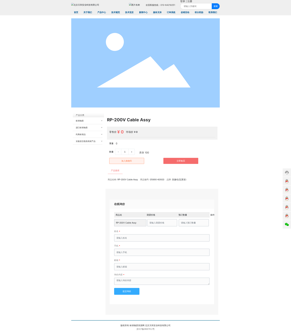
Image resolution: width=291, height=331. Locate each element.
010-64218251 (168, 5)
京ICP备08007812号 (145, 329)
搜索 (216, 6)
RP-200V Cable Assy (126, 222)
